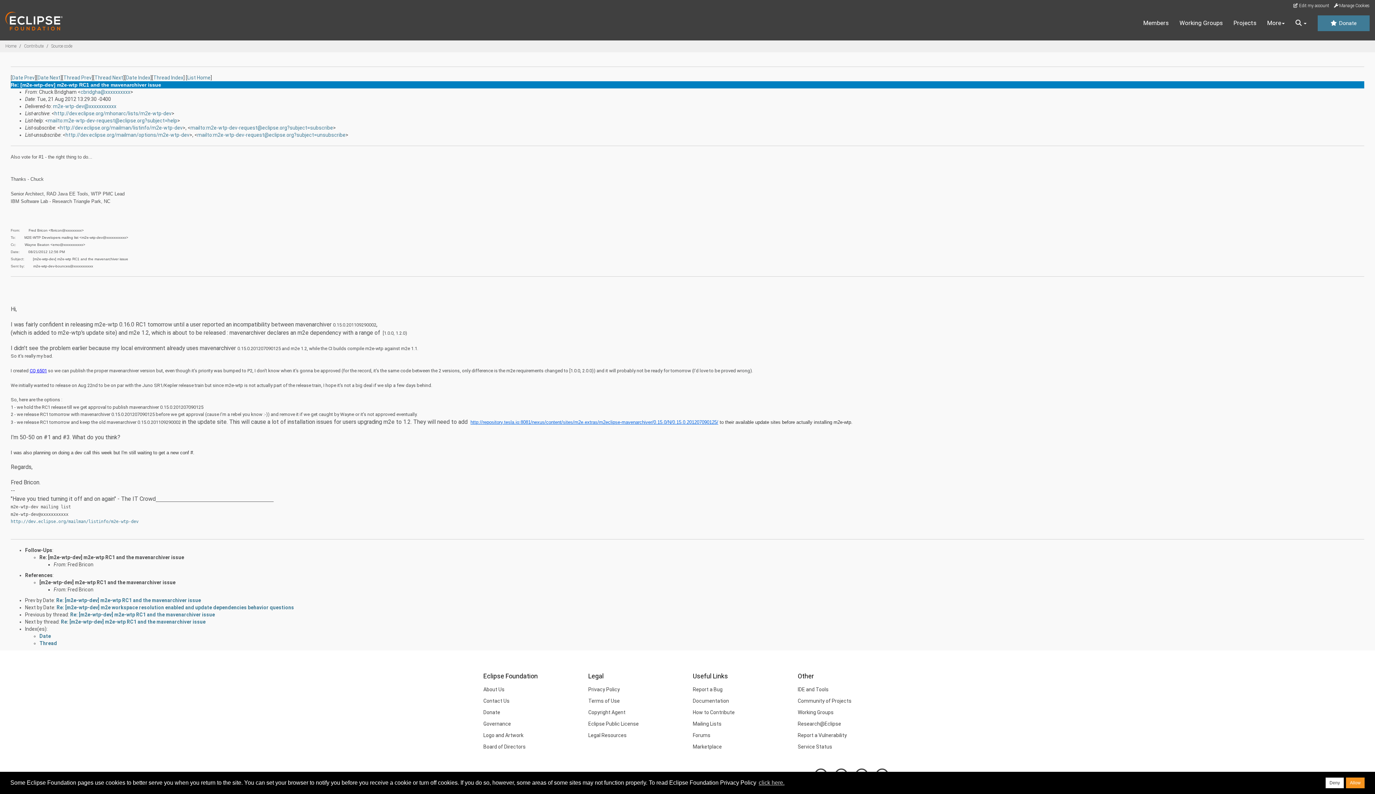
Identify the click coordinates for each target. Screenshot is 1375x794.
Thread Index (168, 78)
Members (1156, 22)
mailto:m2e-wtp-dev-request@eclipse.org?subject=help (112, 121)
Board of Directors (504, 747)
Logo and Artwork (503, 735)
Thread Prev (77, 78)
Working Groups (1201, 22)
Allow (1355, 782)
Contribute (34, 46)
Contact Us (496, 701)
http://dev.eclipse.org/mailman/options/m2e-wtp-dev (127, 135)
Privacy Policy (604, 689)
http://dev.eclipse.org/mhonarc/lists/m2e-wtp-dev (113, 113)
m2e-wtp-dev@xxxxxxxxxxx (84, 106)
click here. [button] (772, 783)
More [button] (1274, 22)
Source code (61, 46)
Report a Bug (708, 689)
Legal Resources (607, 735)
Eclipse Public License (613, 724)
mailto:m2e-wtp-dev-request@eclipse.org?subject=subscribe (261, 128)
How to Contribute (714, 712)
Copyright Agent (607, 712)
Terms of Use (604, 701)
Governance (497, 724)
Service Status (815, 747)
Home (10, 46)
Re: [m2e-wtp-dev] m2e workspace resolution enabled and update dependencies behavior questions (175, 607)
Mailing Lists (707, 724)
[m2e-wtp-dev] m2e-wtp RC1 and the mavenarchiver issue (107, 582)
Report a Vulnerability (822, 735)
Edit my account (1313, 5)
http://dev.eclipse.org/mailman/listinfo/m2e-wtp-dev (121, 128)
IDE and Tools (813, 689)
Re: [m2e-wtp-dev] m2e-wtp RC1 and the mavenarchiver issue (111, 557)
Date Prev (23, 78)
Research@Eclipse (819, 724)
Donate (1347, 23)
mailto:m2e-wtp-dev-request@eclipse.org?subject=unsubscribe (271, 135)
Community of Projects (824, 701)
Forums (701, 735)
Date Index (138, 78)
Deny (1335, 782)
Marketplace (707, 747)
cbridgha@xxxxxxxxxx (105, 92)
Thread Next (109, 78)
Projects (1245, 22)
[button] (1301, 23)
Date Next (49, 78)
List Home (199, 78)
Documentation (711, 701)
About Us (494, 689)
